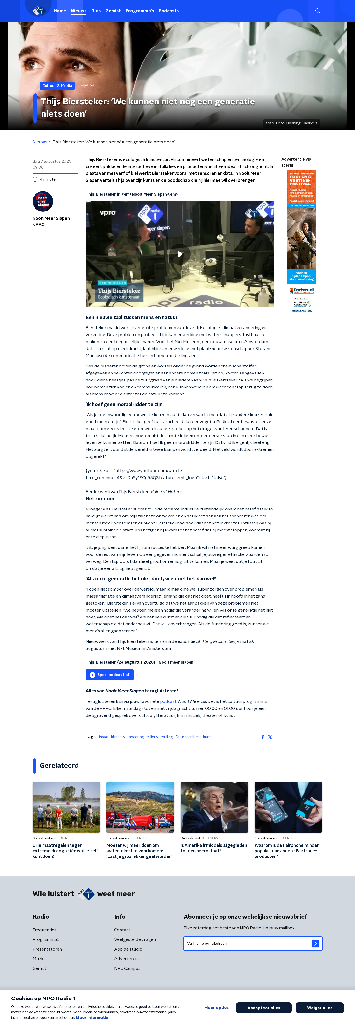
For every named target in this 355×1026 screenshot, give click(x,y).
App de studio (128, 949)
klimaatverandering (127, 737)
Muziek (40, 959)
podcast (168, 702)
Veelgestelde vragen (135, 940)
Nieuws (78, 11)
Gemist (113, 11)
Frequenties (44, 930)
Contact (122, 930)
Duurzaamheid (188, 737)
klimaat (103, 737)
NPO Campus (127, 968)
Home (60, 11)
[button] (317, 11)
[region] (180, 254)
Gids (96, 11)
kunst (208, 737)
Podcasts (169, 11)
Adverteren (126, 959)
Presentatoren (47, 949)
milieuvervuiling (160, 737)
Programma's (140, 11)
